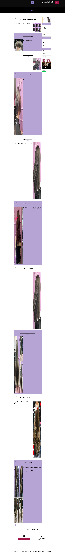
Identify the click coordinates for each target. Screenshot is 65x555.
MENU (26, 551)
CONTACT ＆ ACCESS (41, 551)
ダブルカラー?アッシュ (28, 55)
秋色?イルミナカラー (27, 139)
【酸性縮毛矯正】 (45, 53)
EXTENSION (44, 28)
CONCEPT (44, 27)
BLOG (17, 14)
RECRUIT (44, 31)
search (48, 6)
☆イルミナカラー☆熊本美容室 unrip (28, 19)
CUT (43, 42)
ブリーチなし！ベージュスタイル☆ (27, 397)
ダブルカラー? (28, 74)
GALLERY (44, 45)
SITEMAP (44, 35)
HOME (14, 14)
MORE (23, 27)
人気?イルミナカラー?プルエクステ (27, 333)
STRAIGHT (44, 46)
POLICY (44, 34)
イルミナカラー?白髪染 (28, 36)
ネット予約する (24, 539)
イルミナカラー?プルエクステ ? (27, 462)
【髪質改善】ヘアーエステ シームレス (47, 56)
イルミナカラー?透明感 (28, 268)
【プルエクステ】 (45, 54)
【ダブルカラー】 (45, 50)
